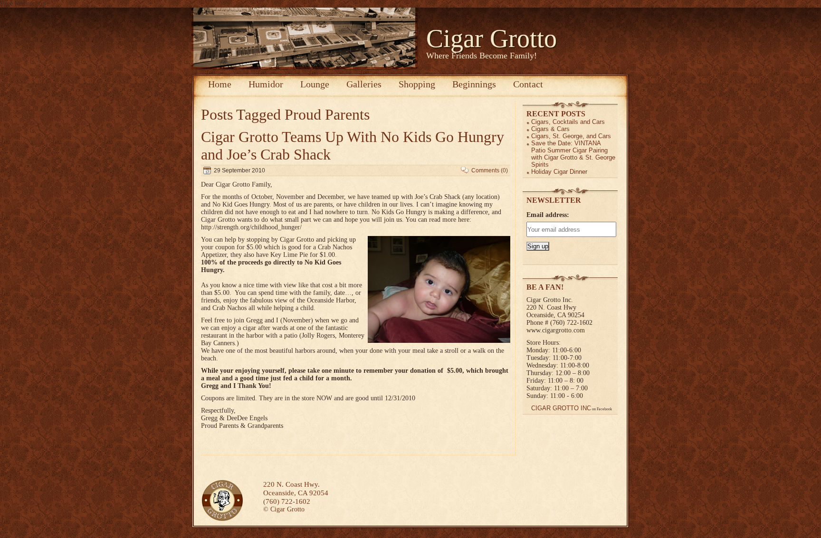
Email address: (547, 214)
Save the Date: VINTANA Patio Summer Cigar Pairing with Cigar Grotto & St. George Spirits (573, 154)
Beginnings (474, 84)
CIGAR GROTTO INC (561, 408)
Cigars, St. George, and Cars (571, 136)
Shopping (417, 84)
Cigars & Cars (550, 128)
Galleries (364, 84)
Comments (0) (489, 170)
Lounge (314, 84)
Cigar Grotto (491, 38)
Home (219, 84)
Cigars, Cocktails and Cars (568, 121)
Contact (528, 84)
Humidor (265, 84)
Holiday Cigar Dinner (559, 171)
